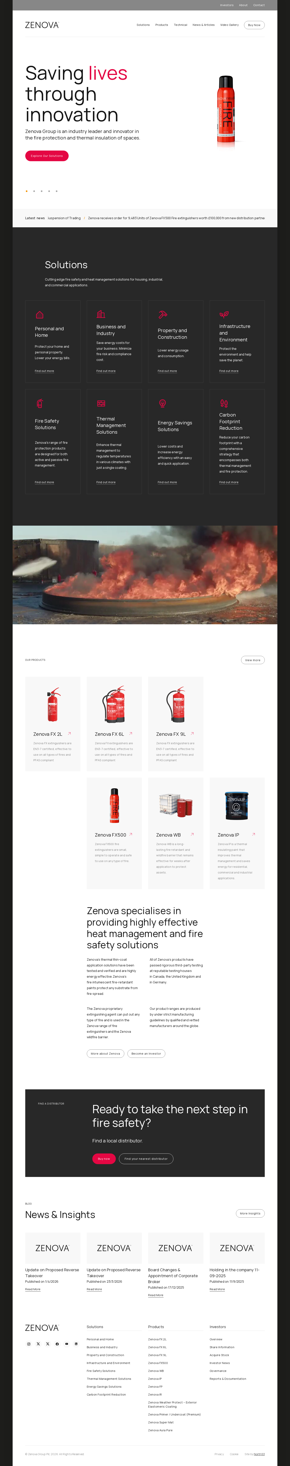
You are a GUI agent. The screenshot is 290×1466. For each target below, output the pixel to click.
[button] (26, 191)
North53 (259, 1454)
